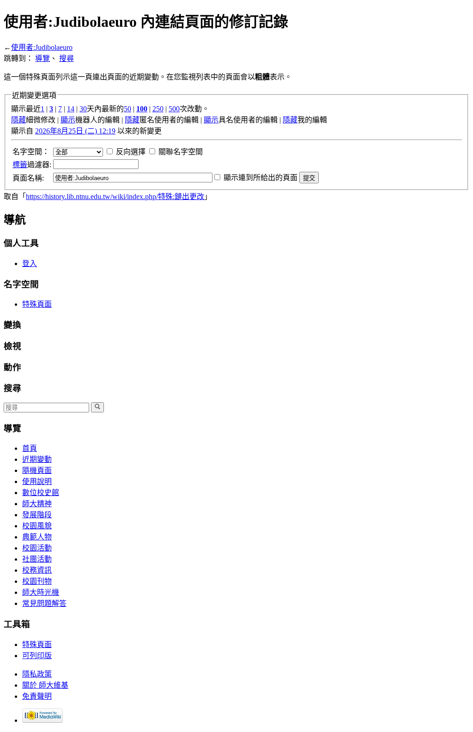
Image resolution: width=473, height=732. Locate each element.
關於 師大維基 (45, 685)
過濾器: (31, 165)
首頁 (29, 448)
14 (70, 109)
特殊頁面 (37, 304)
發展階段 (37, 515)
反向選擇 (131, 152)
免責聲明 (37, 696)
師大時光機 (40, 592)
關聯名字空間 (180, 152)
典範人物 (37, 537)
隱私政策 (37, 674)
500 (174, 109)
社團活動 (37, 559)
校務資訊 (37, 570)
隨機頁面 (37, 470)
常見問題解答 (44, 603)
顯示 (68, 120)
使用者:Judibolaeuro (42, 47)
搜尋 (66, 58)
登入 (29, 263)
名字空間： (30, 152)
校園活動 (37, 548)
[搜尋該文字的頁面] (97, 407)
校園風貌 (37, 526)
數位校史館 (40, 492)
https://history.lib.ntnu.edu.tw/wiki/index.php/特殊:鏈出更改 (115, 196)
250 (158, 109)
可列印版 (37, 655)
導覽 (42, 58)
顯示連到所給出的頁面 (260, 177)
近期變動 (37, 459)
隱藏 (18, 120)
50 (127, 109)
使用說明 (37, 481)
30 (83, 109)
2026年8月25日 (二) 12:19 (75, 131)
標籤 (19, 165)
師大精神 (37, 504)
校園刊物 (37, 581)
